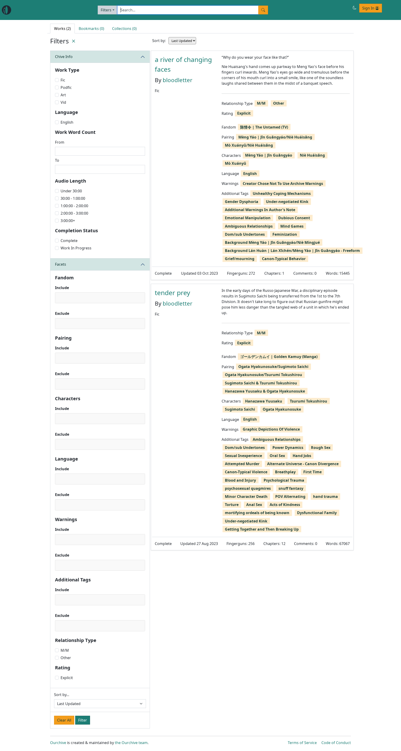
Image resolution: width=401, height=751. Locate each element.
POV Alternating (290, 496)
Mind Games (292, 226)
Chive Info (64, 56)
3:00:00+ (68, 220)
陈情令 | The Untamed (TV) (264, 127)
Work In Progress (76, 248)
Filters (106, 10)
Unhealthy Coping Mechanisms (282, 193)
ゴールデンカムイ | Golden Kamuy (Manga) (278, 356)
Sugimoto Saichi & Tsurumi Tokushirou (261, 383)
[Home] (6, 10)
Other (66, 657)
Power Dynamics (287, 447)
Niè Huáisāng (312, 155)
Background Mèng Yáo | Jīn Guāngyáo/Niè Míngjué (272, 242)
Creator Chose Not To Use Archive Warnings (283, 183)
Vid (63, 102)
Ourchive (58, 742)
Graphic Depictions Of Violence (271, 429)
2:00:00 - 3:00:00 (74, 213)
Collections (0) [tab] (124, 28)
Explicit (67, 677)
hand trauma (325, 496)
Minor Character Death (246, 496)
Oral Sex (277, 455)
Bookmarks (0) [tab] (91, 28)
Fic (63, 80)
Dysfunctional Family (317, 512)
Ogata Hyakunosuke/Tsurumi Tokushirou (263, 374)
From (59, 142)
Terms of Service (302, 742)
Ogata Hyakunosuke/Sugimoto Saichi (273, 366)
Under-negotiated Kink (287, 201)
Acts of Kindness (285, 504)
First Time (312, 471)
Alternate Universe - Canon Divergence (303, 463)
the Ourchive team (131, 742)
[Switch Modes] (354, 7)
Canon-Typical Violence (246, 471)
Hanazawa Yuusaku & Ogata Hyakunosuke (265, 391)
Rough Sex (320, 447)
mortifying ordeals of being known (257, 512)
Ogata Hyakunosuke (282, 409)
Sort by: (159, 40)
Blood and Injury (240, 480)
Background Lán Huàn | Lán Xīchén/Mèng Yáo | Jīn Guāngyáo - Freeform (292, 250)
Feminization (284, 234)
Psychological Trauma (284, 480)
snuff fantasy (290, 488)
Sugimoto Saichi (240, 409)
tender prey (172, 292)
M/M (65, 650)
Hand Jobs (302, 455)
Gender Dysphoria (241, 201)
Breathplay (285, 471)
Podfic (66, 87)
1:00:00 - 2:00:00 (74, 205)
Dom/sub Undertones (245, 234)
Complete (69, 240)
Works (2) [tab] (62, 28)
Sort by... (61, 694)
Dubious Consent (294, 217)
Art (63, 94)
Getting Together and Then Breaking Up (262, 529)
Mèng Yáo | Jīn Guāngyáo (268, 155)
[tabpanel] (252, 301)
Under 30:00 (71, 190)
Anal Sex (254, 504)
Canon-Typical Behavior (284, 258)
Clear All (64, 720)
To (57, 160)
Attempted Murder (242, 463)
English (67, 122)
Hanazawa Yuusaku (263, 401)
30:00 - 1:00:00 (73, 198)
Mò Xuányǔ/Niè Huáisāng (249, 145)
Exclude (62, 313)
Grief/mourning (239, 258)
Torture (232, 504)
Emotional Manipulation (248, 217)
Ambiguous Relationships (249, 226)
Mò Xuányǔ (235, 163)
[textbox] (58, 297)
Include (62, 287)
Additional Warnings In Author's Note (260, 209)
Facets (60, 264)
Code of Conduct (336, 742)
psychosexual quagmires (248, 488)
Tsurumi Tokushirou (308, 401)
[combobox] (100, 297)
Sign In (368, 8)
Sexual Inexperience (243, 455)
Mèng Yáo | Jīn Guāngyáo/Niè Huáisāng (275, 137)
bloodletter (177, 80)
